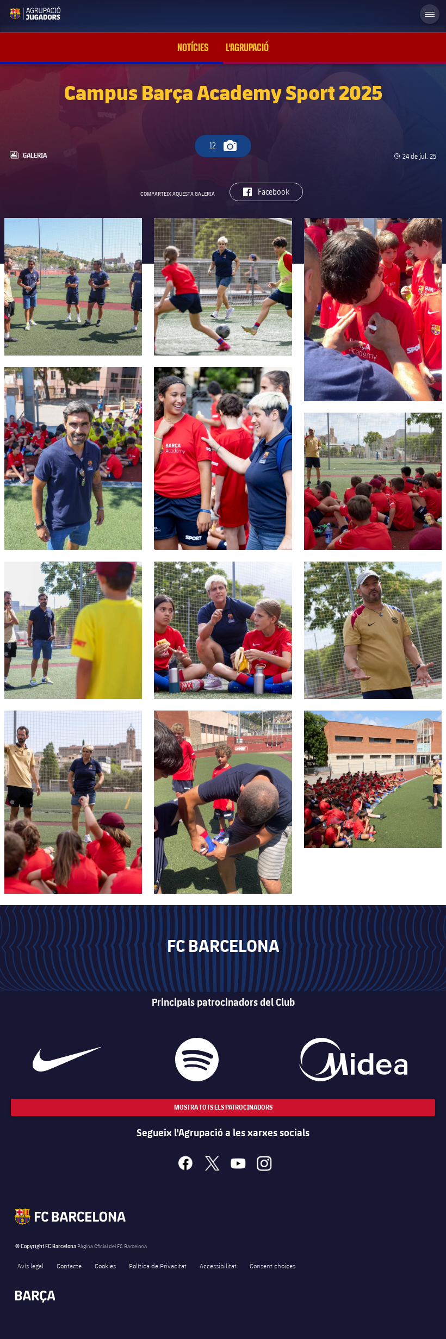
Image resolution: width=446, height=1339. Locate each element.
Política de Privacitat (158, 1265)
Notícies (192, 47)
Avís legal (30, 1265)
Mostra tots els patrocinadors (223, 1107)
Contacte (69, 1265)
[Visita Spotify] (197, 1059)
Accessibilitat (218, 1265)
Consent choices (272, 1265)
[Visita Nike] (67, 1059)
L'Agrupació (247, 47)
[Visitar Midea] (353, 1059)
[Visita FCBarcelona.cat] (17, 13)
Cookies (105, 1265)
